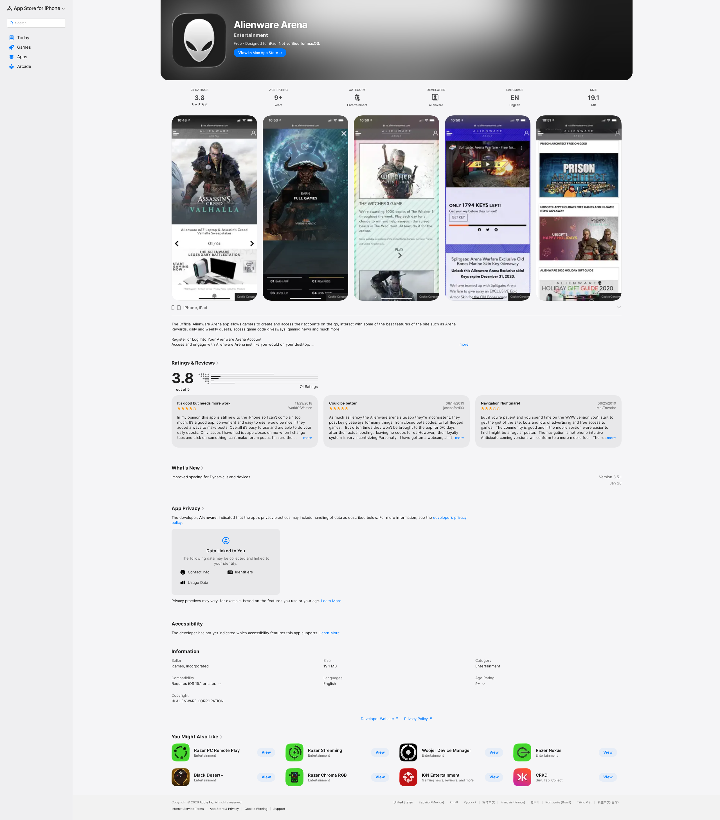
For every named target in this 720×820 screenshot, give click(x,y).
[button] (36, 37)
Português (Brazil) (558, 802)
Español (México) (431, 802)
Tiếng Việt (584, 802)
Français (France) (513, 802)
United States (403, 802)
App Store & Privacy (224, 808)
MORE (307, 437)
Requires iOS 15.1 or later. (194, 683)
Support (279, 808)
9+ (477, 683)
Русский (470, 802)
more (464, 344)
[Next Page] (627, 421)
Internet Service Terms (188, 808)
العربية (454, 802)
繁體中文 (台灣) (608, 802)
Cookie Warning (256, 808)
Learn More (331, 600)
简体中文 (488, 802)
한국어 (535, 802)
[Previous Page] (166, 421)
